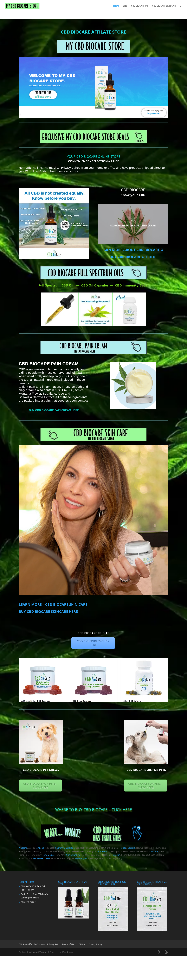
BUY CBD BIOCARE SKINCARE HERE (48, 611)
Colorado (70, 847)
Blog (125, 6)
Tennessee (38, 858)
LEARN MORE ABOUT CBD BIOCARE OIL (133, 249)
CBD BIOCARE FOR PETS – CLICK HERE (40, 785)
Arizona (40, 847)
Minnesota (102, 851)
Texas (47, 858)
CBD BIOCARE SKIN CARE (164, 6)
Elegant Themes (39, 952)
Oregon (116, 854)
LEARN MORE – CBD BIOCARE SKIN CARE (53, 604)
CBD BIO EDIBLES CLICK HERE (93, 643)
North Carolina (73, 854)
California (60, 847)
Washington (81, 858)
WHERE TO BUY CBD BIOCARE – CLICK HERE (93, 809)
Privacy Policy (95, 944)
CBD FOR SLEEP (28, 902)
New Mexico (48, 854)
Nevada (154, 851)
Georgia (131, 847)
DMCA (82, 944)
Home (116, 6)
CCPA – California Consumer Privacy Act (38, 944)
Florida (123, 847)
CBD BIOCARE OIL (139, 6)
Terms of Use (68, 944)
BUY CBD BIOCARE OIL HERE (133, 256)
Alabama (23, 847)
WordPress (67, 952)
